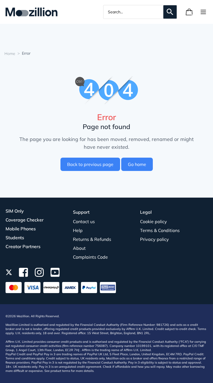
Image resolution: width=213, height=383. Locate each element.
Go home (137, 164)
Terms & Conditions (160, 230)
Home (9, 53)
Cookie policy (153, 221)
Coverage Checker (25, 220)
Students (15, 237)
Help (78, 230)
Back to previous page (90, 164)
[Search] (170, 12)
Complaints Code (90, 257)
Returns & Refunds (92, 239)
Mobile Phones (21, 228)
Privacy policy (154, 239)
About (79, 248)
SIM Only (15, 211)
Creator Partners (23, 246)
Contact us (84, 221)
